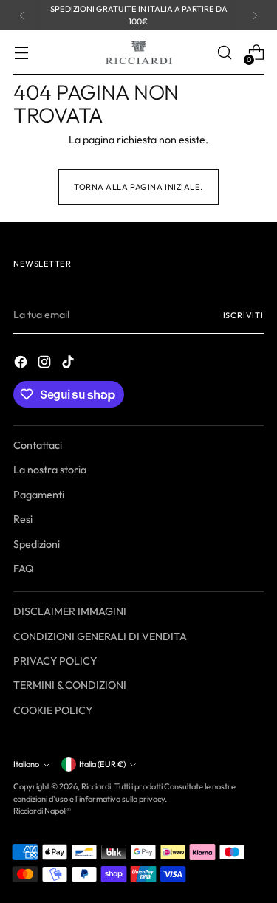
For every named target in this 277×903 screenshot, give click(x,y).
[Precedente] (22, 15)
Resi (23, 519)
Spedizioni (36, 544)
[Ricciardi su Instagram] (46, 364)
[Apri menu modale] (21, 53)
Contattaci (37, 445)
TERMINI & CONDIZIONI (69, 685)
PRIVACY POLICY (55, 660)
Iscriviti (243, 315)
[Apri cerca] (224, 53)
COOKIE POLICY (52, 710)
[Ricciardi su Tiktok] (69, 364)
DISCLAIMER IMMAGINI (69, 611)
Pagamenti (38, 494)
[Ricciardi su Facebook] (22, 364)
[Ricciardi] (139, 52)
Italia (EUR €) (102, 764)
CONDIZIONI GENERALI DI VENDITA (100, 636)
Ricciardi (96, 786)
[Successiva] (255, 15)
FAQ (23, 568)
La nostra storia (49, 469)
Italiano (26, 764)
